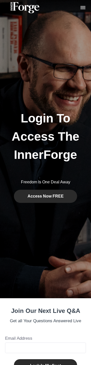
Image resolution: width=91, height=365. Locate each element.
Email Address (18, 338)
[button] (83, 8)
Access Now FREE (46, 196)
